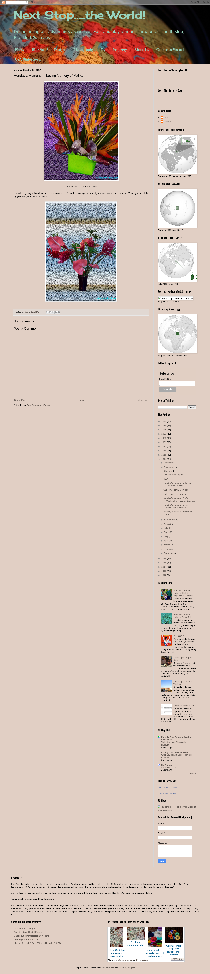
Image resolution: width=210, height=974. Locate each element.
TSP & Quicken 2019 (183, 705)
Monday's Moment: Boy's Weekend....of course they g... (179, 499)
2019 (164, 450)
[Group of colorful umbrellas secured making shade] (155, 946)
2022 (164, 438)
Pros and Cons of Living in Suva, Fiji (182, 615)
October (168, 471)
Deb (166, 117)
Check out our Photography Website (31, 936)
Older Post (143, 400)
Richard (167, 121)
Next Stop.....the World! (79, 14)
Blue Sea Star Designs (49, 49)
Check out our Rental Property (29, 932)
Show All (193, 774)
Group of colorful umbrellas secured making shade (155, 953)
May (166, 536)
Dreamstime (142, 960)
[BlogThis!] (50, 312)
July (166, 528)
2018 (164, 455)
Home (19, 49)
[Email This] (47, 312)
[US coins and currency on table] (136, 939)
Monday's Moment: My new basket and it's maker (176, 506)
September (169, 519)
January (168, 553)
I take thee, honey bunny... (176, 494)
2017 (164, 459)
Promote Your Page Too (167, 793)
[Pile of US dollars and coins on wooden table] (116, 946)
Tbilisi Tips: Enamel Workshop (182, 683)
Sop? (165, 479)
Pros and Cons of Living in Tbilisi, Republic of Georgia (183, 593)
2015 (164, 562)
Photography (83, 49)
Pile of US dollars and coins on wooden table (117, 953)
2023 (164, 434)
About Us (141, 49)
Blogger (131, 967)
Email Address (166, 379)
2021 (164, 442)
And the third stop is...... (174, 474)
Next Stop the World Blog (167, 787)
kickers (110, 967)
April (166, 540)
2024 (164, 429)
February (169, 549)
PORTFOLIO (178, 959)
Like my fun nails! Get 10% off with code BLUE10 (37, 943)
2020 (164, 446)
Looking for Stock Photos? (27, 939)
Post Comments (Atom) (38, 405)
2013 (164, 571)
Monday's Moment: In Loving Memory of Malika (177, 484)
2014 (164, 567)
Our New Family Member (175, 490)
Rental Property (114, 49)
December (169, 462)
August (167, 524)
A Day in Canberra (169, 767)
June (166, 532)
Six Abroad (167, 765)
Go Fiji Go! (178, 636)
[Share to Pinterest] (58, 312)
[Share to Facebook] (55, 312)
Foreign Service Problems (174, 752)
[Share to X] (53, 312)
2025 (164, 425)
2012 (164, 575)
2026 (164, 421)
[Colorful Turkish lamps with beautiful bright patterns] (174, 942)
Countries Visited (170, 49)
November (169, 467)
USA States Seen (28, 59)
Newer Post (20, 400)
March (167, 544)
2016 (164, 558)
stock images (125, 960)
